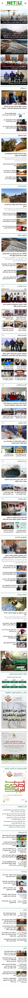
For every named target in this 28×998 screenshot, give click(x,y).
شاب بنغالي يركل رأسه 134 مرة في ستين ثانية (9, 630)
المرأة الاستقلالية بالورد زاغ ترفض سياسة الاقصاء (10, 120)
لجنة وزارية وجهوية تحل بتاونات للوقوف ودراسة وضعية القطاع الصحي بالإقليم (20, 494)
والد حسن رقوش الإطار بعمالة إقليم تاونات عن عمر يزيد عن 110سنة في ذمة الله (9, 959)
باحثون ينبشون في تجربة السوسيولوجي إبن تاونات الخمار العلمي (20, 531)
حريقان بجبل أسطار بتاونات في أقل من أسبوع (16, 205)
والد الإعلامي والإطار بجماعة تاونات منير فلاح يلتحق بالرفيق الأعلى (9, 973)
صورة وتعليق (22, 135)
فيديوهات (23, 88)
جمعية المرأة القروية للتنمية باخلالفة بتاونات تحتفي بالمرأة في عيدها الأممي (7, 418)
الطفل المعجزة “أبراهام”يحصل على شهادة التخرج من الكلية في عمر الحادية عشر (9, 624)
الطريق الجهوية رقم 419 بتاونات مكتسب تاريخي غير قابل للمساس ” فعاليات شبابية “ (9, 114)
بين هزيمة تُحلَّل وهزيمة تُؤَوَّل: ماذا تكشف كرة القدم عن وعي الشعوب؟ (9, 837)
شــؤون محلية (22, 235)
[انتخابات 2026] (14, 661)
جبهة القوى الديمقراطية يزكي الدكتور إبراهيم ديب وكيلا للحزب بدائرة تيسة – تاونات (14, 811)
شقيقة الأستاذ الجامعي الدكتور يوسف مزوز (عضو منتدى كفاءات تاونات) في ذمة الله (9, 966)
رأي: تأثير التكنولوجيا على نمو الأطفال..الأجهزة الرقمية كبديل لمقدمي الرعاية (9, 863)
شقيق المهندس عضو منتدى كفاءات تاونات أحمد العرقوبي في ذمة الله (9, 980)
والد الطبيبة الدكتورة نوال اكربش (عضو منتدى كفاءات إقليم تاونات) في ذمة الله (10, 953)
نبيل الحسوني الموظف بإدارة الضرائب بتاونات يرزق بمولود (9, 914)
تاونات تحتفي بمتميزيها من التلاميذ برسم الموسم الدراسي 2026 (15, 305)
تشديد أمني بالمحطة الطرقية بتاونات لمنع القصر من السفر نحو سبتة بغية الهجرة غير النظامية (9, 215)
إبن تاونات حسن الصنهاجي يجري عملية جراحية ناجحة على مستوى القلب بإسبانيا (9, 934)
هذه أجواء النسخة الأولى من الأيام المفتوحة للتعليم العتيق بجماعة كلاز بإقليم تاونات (14, 519)
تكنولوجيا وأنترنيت (20, 537)
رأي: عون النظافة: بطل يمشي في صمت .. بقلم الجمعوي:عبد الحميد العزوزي (9, 850)
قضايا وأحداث (22, 186)
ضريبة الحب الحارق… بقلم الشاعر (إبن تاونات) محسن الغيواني (9, 895)
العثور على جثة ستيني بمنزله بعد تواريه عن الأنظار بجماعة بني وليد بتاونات (8, 221)
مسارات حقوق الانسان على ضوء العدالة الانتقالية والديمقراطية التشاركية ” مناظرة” (14, 107)
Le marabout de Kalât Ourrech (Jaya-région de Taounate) (16, 155)
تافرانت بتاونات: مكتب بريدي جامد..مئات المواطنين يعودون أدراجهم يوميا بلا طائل (9, 278)
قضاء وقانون (22, 423)
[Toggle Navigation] (25, 3)
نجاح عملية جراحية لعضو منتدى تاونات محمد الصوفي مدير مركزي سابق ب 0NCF (9, 927)
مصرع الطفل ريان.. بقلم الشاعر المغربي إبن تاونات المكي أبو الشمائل (9, 883)
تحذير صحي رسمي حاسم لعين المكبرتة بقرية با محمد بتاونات (16, 480)
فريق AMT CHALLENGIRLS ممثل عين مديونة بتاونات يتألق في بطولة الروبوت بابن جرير (9, 567)
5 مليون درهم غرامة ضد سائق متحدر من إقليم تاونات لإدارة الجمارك (15, 442)
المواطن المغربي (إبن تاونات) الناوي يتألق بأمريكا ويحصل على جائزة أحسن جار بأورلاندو (14, 355)
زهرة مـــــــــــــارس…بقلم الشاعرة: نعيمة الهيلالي (9, 901)
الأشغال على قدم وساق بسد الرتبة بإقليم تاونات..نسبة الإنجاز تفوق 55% (15, 254)
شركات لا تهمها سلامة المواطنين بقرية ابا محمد (10, 177)
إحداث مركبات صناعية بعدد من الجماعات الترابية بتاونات (9, 127)
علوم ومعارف (22, 499)
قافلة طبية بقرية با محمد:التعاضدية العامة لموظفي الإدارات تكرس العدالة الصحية (7, 494)
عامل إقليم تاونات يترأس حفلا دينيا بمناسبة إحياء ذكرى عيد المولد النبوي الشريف (14, 822)
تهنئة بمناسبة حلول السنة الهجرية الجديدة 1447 (10, 940)
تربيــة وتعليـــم (21, 286)
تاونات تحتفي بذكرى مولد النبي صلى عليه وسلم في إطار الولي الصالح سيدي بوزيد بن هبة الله (13, 814)
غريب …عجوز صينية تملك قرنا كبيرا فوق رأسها (9, 637)
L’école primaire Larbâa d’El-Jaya (9, 164)
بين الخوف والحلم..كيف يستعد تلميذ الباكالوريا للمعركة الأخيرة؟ (8, 856)
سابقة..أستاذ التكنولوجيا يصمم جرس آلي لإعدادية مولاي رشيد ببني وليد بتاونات (9, 587)
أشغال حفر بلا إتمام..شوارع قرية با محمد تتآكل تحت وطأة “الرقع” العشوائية (8, 265)
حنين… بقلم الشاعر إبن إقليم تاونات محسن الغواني (9, 888)
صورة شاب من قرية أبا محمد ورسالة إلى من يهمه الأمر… (9, 171)
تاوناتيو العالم (22, 335)
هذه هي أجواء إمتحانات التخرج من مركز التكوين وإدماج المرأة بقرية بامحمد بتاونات (7, 331)
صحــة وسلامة (22, 461)
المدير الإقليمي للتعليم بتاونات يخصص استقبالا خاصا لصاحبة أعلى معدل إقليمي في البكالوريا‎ (15, 557)
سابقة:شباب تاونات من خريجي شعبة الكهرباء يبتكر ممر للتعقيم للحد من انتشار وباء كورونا (9, 581)
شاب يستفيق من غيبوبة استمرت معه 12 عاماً (15, 614)
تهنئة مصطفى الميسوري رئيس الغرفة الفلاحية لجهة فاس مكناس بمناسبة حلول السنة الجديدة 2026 (9, 922)
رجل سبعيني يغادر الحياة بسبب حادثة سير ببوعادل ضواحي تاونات (9, 227)
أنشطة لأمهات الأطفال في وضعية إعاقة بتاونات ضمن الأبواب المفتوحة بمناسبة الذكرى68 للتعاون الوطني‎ (15, 405)
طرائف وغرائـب (21, 594)
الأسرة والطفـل (21, 385)
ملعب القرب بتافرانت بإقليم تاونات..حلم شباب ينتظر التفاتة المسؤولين (9, 272)
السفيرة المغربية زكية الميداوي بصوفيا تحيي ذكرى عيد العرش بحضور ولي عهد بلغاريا (7, 380)
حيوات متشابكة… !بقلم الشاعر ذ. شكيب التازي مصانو (9, 875)
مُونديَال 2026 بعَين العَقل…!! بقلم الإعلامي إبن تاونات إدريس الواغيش (9, 843)
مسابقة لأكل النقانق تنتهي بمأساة (9, 643)
